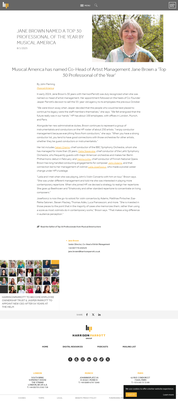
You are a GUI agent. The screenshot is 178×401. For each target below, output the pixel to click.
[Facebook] (87, 315)
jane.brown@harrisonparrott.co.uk (84, 251)
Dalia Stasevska (86, 151)
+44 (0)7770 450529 (77, 248)
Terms (41, 398)
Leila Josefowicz (97, 166)
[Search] (96, 5)
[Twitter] (93, 315)
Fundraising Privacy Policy (121, 398)
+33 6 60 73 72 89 (141, 382)
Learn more (168, 394)
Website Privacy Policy (85, 398)
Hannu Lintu (84, 158)
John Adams (115, 162)
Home (45, 346)
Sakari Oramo (62, 147)
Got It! (131, 394)
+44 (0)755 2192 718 (38, 387)
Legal (60, 398)
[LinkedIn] (99, 315)
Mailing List (129, 346)
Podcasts (102, 346)
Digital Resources (73, 346)
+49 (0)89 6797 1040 (90, 382)
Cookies (22, 398)
